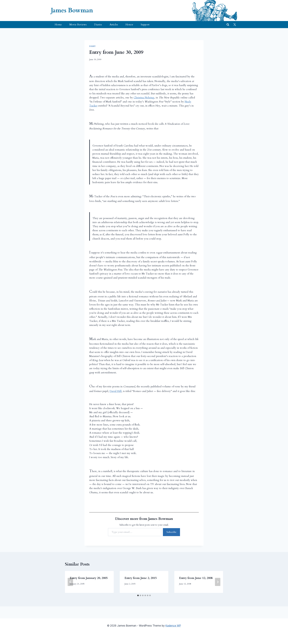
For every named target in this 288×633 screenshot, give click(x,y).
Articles (114, 24)
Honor (129, 24)
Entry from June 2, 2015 (140, 578)
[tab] (138, 595)
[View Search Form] (228, 24)
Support (145, 24)
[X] (234, 24)
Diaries (98, 24)
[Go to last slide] (70, 582)
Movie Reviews (78, 24)
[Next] (217, 582)
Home (58, 24)
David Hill (116, 391)
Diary (92, 46)
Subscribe (171, 532)
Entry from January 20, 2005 (89, 578)
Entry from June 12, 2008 (196, 578)
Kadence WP (173, 625)
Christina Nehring (144, 97)
